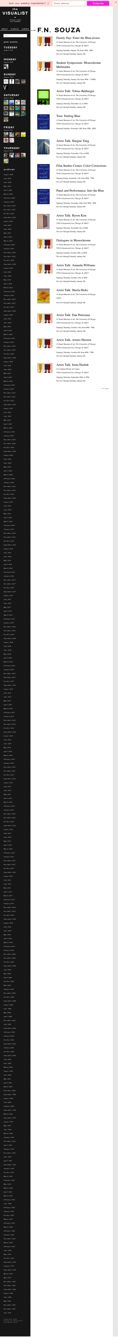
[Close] (116, 2)
